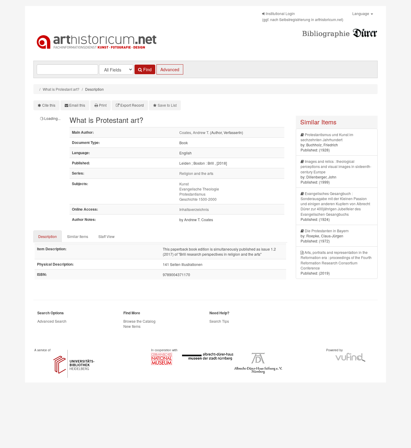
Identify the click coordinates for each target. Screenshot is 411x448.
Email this (77, 105)
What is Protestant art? (61, 89)
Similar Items (77, 236)
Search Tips (219, 321)
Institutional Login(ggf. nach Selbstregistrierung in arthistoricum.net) (302, 16)
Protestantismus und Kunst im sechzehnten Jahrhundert (327, 137)
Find (147, 69)
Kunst (184, 183)
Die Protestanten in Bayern (327, 230)
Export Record (132, 105)
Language (361, 13)
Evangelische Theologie (199, 188)
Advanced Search (51, 321)
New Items (132, 326)
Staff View (106, 236)
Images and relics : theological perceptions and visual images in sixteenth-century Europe (336, 166)
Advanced (169, 69)
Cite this (48, 105)
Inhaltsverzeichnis (194, 209)
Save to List (167, 105)
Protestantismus (192, 194)
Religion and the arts (196, 173)
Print (103, 105)
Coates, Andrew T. (194, 132)
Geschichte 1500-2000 (198, 199)
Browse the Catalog (139, 321)
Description (47, 236)
